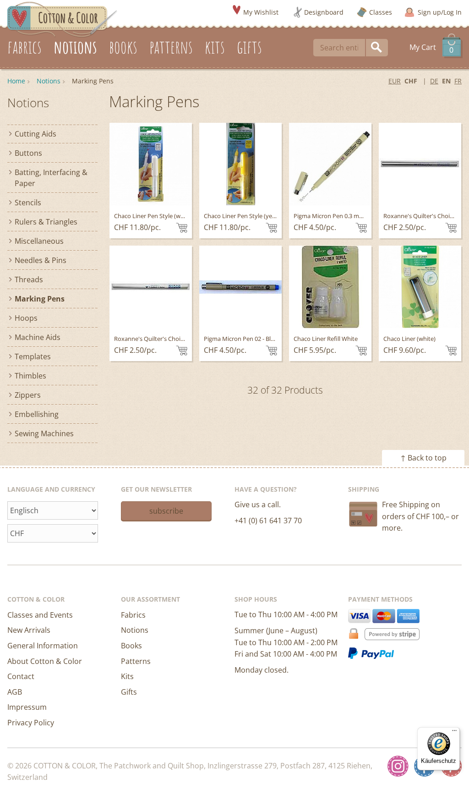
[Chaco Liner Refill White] (330, 287)
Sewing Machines (44, 433)
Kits (127, 676)
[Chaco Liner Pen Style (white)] (150, 164)
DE (434, 81)
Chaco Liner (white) (409, 338)
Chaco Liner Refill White (326, 338)
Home (16, 81)
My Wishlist (260, 12)
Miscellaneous (39, 241)
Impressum (27, 707)
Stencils (28, 202)
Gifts (129, 692)
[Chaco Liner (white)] (420, 287)
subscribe (166, 511)
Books (131, 646)
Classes (380, 12)
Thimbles (30, 376)
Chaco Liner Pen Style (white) (153, 216)
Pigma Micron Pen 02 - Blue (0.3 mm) (253, 338)
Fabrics (133, 615)
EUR (394, 81)
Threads (29, 279)
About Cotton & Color (44, 661)
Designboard (324, 12)
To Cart (181, 228)
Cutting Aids (35, 134)
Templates (33, 356)
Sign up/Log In (440, 12)
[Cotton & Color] (62, 19)
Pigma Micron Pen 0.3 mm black (337, 216)
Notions (48, 81)
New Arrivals (28, 630)
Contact (20, 676)
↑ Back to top (423, 458)
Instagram (398, 766)
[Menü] (454, 732)
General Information (42, 646)
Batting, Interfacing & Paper (51, 177)
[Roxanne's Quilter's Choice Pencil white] (150, 287)
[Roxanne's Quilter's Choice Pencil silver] (420, 164)
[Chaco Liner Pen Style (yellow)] (240, 164)
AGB (14, 692)
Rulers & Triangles (46, 222)
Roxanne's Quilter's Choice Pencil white (167, 338)
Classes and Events (40, 615)
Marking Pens (40, 299)
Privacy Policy (30, 723)
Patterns (136, 661)
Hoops (26, 318)
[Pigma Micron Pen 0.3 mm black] (330, 164)
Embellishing (37, 414)
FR (458, 81)
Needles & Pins (40, 260)
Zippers (28, 395)
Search (377, 47)
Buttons (28, 153)
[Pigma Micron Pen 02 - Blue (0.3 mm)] (240, 287)
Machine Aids (37, 337)
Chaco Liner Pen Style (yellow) (244, 216)
